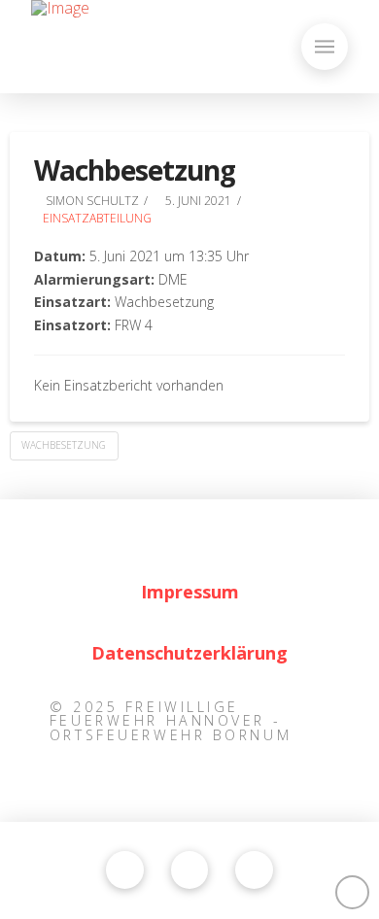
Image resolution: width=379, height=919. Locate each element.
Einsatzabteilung (97, 218)
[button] (324, 46)
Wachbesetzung (63, 445)
